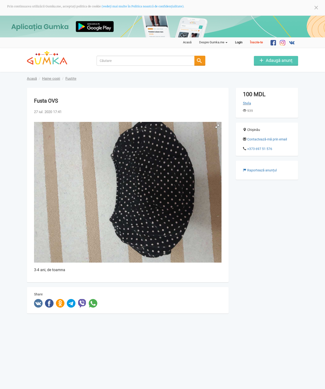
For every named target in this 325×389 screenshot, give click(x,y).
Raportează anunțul (262, 170)
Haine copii (51, 78)
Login (238, 42)
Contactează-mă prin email (267, 139)
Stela (247, 103)
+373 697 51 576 (259, 149)
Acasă (187, 42)
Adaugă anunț (279, 60)
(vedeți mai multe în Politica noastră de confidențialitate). (143, 6)
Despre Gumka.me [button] (212, 42)
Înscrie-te (256, 42)
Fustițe (70, 78)
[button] (217, 126)
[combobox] (146, 61)
